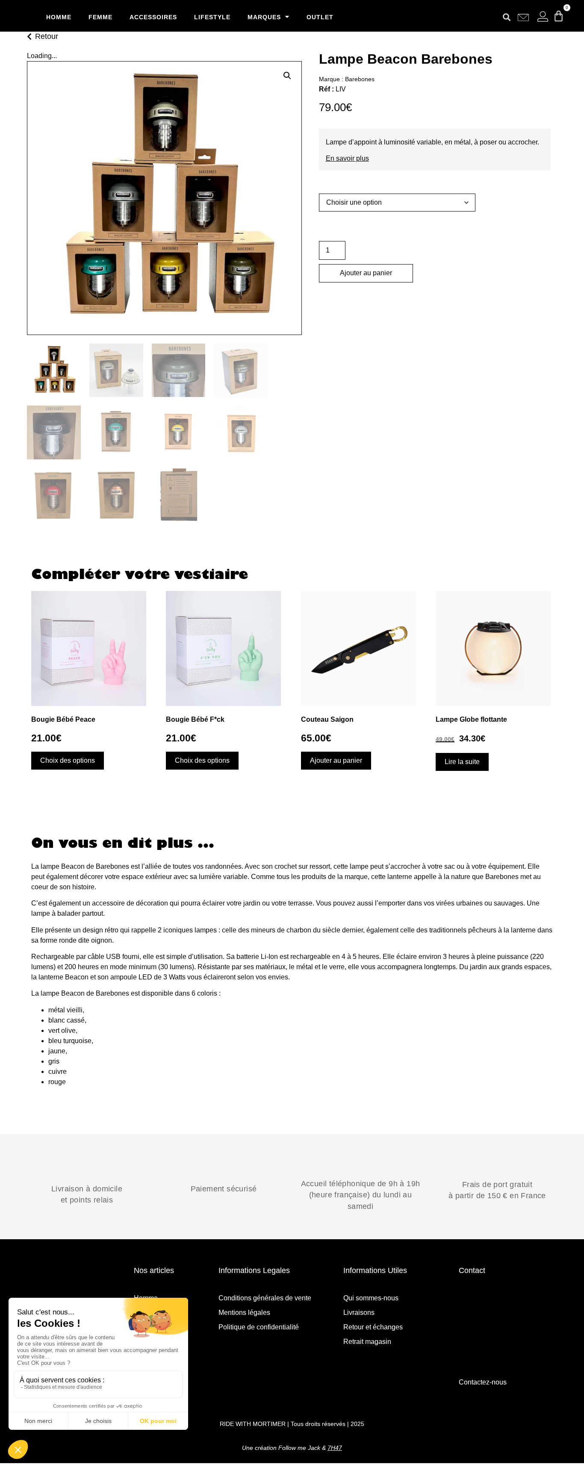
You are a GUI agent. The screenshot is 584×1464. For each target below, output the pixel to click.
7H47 (334, 1447)
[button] (506, 17)
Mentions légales (244, 1312)
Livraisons (359, 1312)
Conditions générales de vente (264, 1298)
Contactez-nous (483, 1382)
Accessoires (153, 17)
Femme (100, 17)
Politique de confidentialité (258, 1327)
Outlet (320, 17)
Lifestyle (212, 17)
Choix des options (67, 760)
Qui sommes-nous (370, 1298)
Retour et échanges (373, 1327)
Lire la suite (462, 761)
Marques (264, 17)
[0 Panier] (558, 16)
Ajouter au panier (366, 272)
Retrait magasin (367, 1341)
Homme (58, 17)
